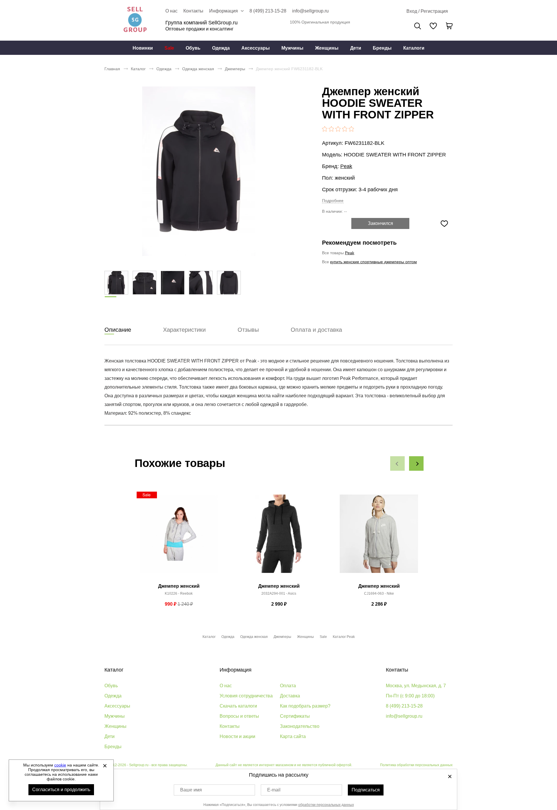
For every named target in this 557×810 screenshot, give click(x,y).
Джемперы (235, 68)
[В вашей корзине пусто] (449, 25)
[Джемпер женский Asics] (278, 537)
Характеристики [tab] (184, 329)
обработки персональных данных (326, 805)
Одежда (221, 48)
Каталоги (413, 48)
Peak (346, 166)
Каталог (138, 68)
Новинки (143, 48)
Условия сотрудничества (246, 695)
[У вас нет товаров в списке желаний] (433, 25)
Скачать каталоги (238, 705)
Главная (112, 68)
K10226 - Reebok (179, 593)
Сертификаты (295, 716)
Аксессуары (255, 48)
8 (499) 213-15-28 (267, 10)
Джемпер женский (179, 586)
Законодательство (299, 726)
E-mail (274, 789)
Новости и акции (237, 736)
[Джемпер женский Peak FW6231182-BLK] (198, 171)
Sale (169, 48)
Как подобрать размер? (305, 705)
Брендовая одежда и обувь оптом (134, 20)
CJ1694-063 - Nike (379, 593)
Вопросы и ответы (239, 716)
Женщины (327, 48)
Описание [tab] (117, 329)
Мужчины (292, 48)
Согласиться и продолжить (61, 789)
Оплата (288, 685)
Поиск (417, 26)
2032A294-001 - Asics (278, 593)
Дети (355, 48)
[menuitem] (143, 48)
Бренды (382, 48)
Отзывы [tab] (248, 329)
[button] (397, 463)
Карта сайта (293, 736)
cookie (60, 765)
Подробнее (332, 200)
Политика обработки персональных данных (416, 765)
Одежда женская (198, 68)
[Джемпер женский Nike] (378, 537)
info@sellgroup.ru (310, 10)
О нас (171, 10)
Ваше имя (191, 789)
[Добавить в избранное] (444, 223)
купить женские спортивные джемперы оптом (373, 261)
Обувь (193, 48)
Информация (236, 670)
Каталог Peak (344, 637)
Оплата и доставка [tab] (316, 329)
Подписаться (366, 789)
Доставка (290, 695)
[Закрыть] (105, 765)
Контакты (193, 10)
